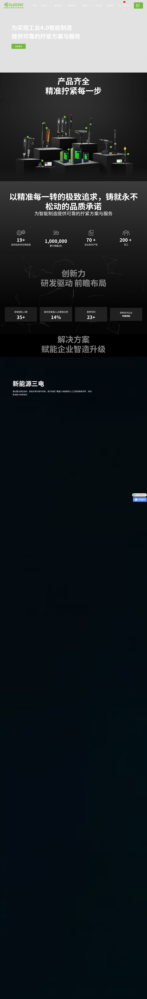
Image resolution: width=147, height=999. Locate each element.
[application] (49, 5)
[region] (73, 36)
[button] (45, 5)
